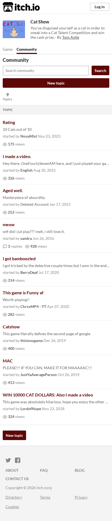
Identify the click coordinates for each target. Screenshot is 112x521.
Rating (9, 122)
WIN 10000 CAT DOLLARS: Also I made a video (48, 394)
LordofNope (30, 408)
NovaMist (28, 136)
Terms (45, 497)
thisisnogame (31, 340)
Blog (80, 470)
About (11, 470)
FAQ (44, 470)
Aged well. (13, 190)
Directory (13, 497)
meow (9, 224)
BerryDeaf (29, 272)
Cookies (12, 506)
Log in (100, 6)
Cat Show (39, 21)
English (26, 170)
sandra (26, 238)
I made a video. (17, 156)
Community (27, 49)
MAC (8, 360)
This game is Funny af (23, 292)
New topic (56, 83)
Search (100, 70)
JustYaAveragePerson (38, 374)
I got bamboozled (19, 258)
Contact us (17, 478)
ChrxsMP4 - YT (33, 306)
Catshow (11, 326)
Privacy (81, 497)
